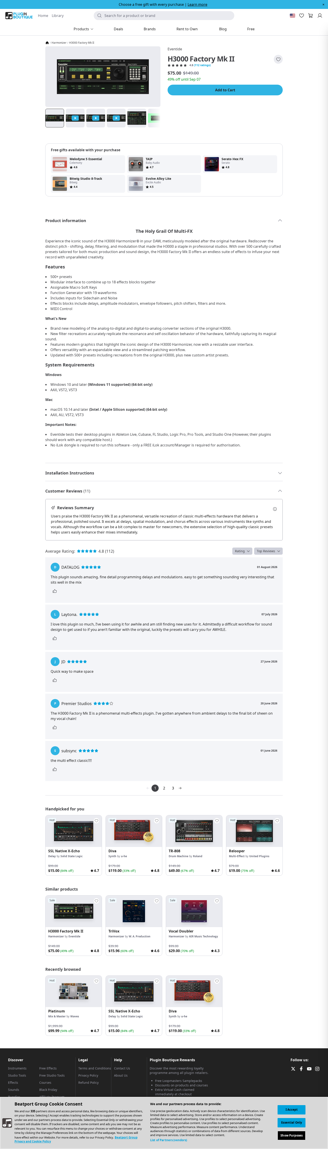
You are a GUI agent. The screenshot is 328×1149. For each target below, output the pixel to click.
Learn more (197, 4)
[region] (164, 1123)
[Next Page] (180, 788)
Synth (112, 856)
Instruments (17, 1068)
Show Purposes (291, 1135)
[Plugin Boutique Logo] (19, 15)
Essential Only (291, 1122)
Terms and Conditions (94, 1068)
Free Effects (48, 1068)
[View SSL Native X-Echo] (74, 831)
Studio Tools (17, 1075)
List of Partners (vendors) (168, 1140)
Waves (74, 1016)
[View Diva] (134, 831)
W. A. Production (139, 936)
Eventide (175, 49)
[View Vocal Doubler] (194, 911)
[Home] (47, 43)
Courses (45, 1082)
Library (58, 15)
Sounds (13, 1090)
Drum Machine (178, 856)
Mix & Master (57, 1016)
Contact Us (122, 1068)
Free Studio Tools (52, 1075)
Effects (13, 1082)
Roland (197, 856)
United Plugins (259, 856)
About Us (121, 1075)
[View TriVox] (134, 911)
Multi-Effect (237, 856)
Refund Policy (88, 1082)
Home (43, 15)
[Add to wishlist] (278, 59)
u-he (124, 856)
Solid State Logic (71, 856)
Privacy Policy (88, 1075)
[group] (73, 845)
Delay (52, 856)
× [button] (323, 4)
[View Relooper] (254, 831)
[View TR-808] (194, 831)
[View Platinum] (74, 991)
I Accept (292, 1110)
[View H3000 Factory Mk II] (74, 911)
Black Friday (48, 1090)
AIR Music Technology (203, 936)
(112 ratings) (202, 65)
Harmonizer (59, 43)
